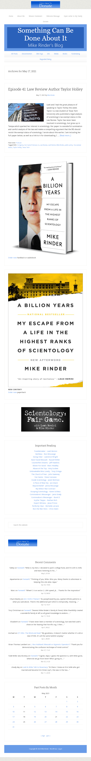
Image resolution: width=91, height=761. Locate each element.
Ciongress (20, 145)
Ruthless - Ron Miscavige (45, 454)
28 (56, 722)
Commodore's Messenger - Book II (45, 497)
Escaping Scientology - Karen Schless (46, 492)
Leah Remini (52, 145)
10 (13, 712)
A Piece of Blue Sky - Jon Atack (45, 483)
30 (77, 722)
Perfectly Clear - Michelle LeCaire (45, 506)
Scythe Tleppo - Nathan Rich (45, 500)
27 (45, 722)
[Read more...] (65, 135)
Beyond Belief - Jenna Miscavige (45, 486)
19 (35, 717)
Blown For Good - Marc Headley (45, 466)
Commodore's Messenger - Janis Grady (45, 494)
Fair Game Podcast (30, 145)
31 (13, 727)
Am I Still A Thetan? (32, 599)
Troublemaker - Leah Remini (45, 451)
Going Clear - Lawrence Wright (45, 457)
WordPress (53, 749)
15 (67, 712)
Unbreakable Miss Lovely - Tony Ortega (45, 471)
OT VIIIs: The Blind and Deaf (29, 633)
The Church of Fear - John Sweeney (45, 474)
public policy (69, 145)
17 (13, 717)
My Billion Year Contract (45, 489)
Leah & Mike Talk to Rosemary (35, 667)
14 (56, 712)
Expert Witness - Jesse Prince (45, 503)
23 (77, 717)
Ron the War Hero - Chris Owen (45, 509)
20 (45, 717)
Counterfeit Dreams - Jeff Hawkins (45, 463)
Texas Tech (26, 147)
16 (77, 712)
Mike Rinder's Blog (45, 37)
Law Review (43, 145)
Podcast (18, 143)
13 (45, 712)
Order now (12, 258)
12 (35, 712)
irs (38, 145)
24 (13, 722)
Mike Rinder (60, 145)
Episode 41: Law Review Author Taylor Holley (45, 89)
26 (35, 722)
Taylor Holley (17, 147)
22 (67, 717)
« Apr (43, 736)
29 (67, 722)
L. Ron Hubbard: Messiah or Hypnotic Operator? (50, 644)
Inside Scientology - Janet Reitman (45, 480)
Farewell (20, 568)
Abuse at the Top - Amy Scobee (45, 468)
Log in (60, 749)
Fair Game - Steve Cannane (46, 477)
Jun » (48, 736)
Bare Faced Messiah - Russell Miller (45, 460)
